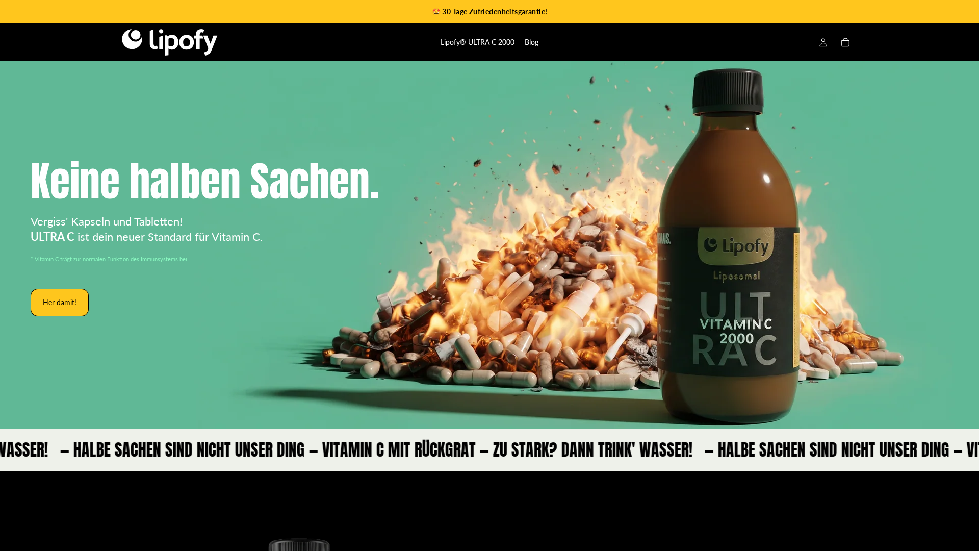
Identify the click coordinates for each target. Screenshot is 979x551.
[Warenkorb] (845, 42)
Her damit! (59, 302)
